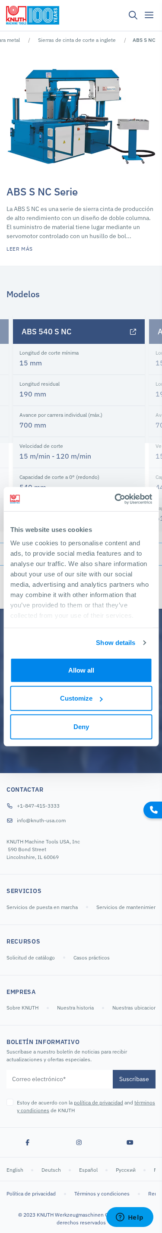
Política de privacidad (31, 1193)
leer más (19, 248)
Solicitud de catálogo (30, 957)
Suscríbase (134, 1079)
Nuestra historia (75, 1007)
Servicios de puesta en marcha (42, 907)
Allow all (81, 669)
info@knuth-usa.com (41, 820)
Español (89, 1170)
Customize (76, 698)
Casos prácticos (91, 957)
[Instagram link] (79, 1142)
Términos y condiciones (102, 1193)
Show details (115, 642)
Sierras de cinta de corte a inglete (77, 40)
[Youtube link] (130, 1142)
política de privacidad (98, 1102)
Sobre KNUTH (22, 1007)
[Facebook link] (27, 1142)
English (15, 1170)
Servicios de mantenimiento (129, 907)
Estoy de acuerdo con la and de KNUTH (86, 1106)
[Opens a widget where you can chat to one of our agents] (129, 1218)
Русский (126, 1170)
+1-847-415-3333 (38, 805)
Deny (81, 726)
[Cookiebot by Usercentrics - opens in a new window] (115, 499)
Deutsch (51, 1170)
